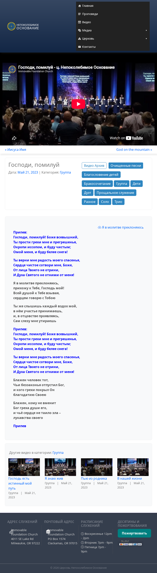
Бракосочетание (97, 183)
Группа (65, 172)
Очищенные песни (126, 165)
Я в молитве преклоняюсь (122, 227)
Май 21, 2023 (28, 172)
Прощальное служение (115, 192)
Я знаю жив (54, 478)
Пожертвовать (134, 533)
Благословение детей (101, 174)
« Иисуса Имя (15, 149)
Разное (89, 201)
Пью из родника (94, 478)
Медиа (87, 30)
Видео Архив (94, 165)
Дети (136, 183)
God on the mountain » (134, 149)
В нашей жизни (129, 478)
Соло (105, 201)
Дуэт (87, 192)
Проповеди (90, 14)
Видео (86, 22)
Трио (118, 201)
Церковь (88, 38)
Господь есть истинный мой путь (20, 483)
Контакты (89, 47)
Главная (87, 6)
